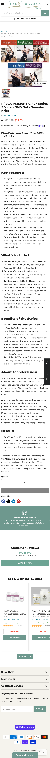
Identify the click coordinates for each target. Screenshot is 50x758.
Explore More (25, 656)
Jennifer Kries (10, 115)
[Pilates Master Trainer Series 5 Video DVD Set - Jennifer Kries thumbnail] (5, 93)
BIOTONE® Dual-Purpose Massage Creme (14, 612)
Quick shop (14, 631)
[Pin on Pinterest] (19, 501)
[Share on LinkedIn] (13, 501)
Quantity (4, 477)
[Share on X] (8, 501)
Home (4, 31)
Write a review (25, 562)
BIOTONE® (7, 616)
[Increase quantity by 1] (24, 482)
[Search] (45, 13)
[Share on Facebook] (3, 501)
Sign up (40, 708)
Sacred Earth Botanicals (40, 616)
